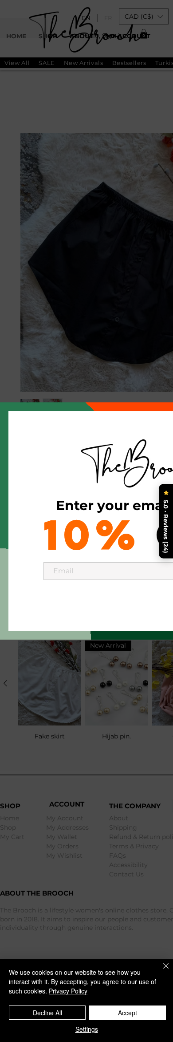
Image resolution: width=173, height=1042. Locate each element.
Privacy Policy (68, 990)
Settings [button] (86, 1029)
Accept (127, 1012)
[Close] (160, 971)
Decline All (47, 1012)
